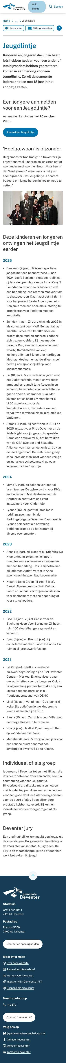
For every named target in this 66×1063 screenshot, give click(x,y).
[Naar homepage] (14, 6)
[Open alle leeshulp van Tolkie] (59, 28)
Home (6, 20)
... (16, 20)
